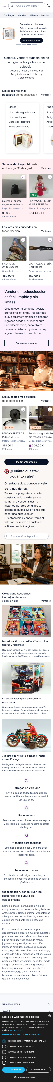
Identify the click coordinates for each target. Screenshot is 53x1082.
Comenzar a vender (27, 343)
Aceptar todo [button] (13, 1070)
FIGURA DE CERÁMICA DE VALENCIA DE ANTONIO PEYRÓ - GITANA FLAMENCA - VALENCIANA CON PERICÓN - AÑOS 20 (14, 265)
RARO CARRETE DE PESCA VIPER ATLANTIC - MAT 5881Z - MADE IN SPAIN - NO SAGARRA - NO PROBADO (13, 435)
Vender (22, 15)
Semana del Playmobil (16, 164)
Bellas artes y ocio (19, 126)
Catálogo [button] (9, 15)
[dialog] (26, 1047)
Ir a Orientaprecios (26, 461)
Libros (12, 106)
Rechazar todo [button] (39, 1070)
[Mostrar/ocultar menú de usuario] (4, 6)
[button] (26, 1034)
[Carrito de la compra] (49, 6)
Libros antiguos (17, 117)
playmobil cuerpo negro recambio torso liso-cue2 (14, 202)
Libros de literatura (19, 121)
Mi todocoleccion (39, 15)
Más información (17, 1030)
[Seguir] (23, 177)
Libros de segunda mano (22, 112)
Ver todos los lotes (31, 40)
